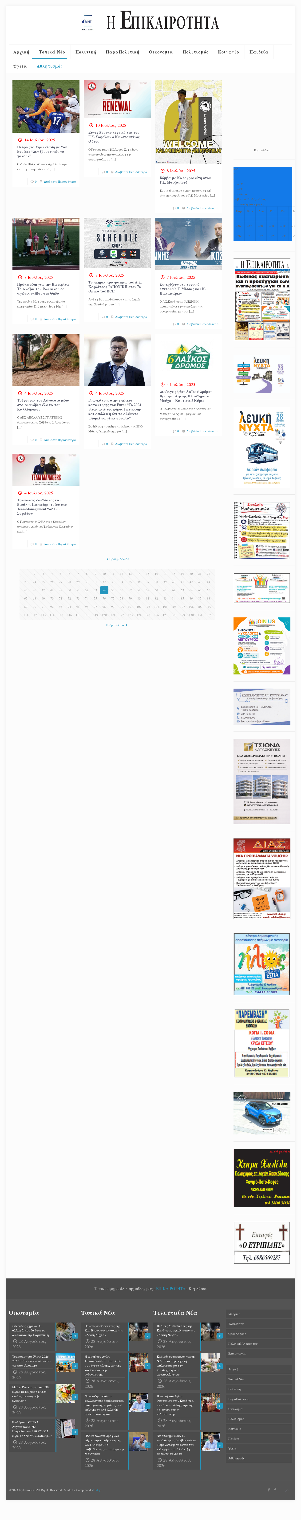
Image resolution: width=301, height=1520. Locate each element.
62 (173, 590)
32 (104, 582)
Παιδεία (233, 1438)
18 (173, 573)
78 (121, 598)
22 (208, 573)
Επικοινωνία (237, 1353)
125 (147, 615)
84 (173, 598)
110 (208, 606)
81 (147, 598)
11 (113, 573)
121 (113, 615)
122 (121, 615)
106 (173, 606)
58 (139, 590)
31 (95, 582)
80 (139, 598)
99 (113, 606)
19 (182, 573)
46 (34, 590)
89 (26, 606)
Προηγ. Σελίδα (119, 559)
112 (34, 615)
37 (147, 582)
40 (173, 582)
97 (95, 606)
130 (191, 615)
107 (182, 606)
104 (156, 606)
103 (147, 606)
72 (69, 598)
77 (113, 598)
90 (34, 606)
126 (156, 615)
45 (26, 590)
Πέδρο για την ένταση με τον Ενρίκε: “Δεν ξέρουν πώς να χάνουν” (42, 151)
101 (130, 606)
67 (26, 598)
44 (208, 582)
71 (60, 598)
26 (52, 582)
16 (156, 573)
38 (156, 582)
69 (43, 598)
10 (104, 573)
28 (69, 582)
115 (60, 615)
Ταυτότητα (236, 1324)
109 (200, 606)
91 (43, 606)
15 (147, 573)
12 (121, 573)
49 (60, 590)
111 (26, 615)
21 (200, 573)
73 (78, 598)
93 (60, 606)
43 (200, 582)
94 (69, 606)
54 (104, 590)
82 (156, 598)
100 (121, 606)
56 (121, 590)
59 (147, 590)
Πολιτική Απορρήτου (242, 1343)
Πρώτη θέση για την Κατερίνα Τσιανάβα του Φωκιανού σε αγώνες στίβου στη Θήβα (43, 289)
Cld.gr (97, 1490)
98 (104, 606)
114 (52, 615)
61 (165, 590)
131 (200, 615)
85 (182, 598)
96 (86, 606)
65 (200, 590)
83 (165, 598)
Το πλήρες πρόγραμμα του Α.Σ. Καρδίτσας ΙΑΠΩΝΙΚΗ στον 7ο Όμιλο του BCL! (115, 286)
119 (95, 615)
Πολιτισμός (236, 1419)
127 (165, 615)
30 (86, 582)
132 (208, 615)
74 (86, 598)
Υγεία (232, 1448)
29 (78, 582)
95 (78, 606)
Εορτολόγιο (262, 150)
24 (34, 582)
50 (69, 590)
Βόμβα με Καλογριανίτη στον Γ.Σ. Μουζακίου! (185, 180)
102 (139, 606)
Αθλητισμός (236, 1458)
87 (200, 598)
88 (208, 598)
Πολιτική (234, 1389)
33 (113, 582)
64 (191, 590)
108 (191, 606)
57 (130, 590)
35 (130, 582)
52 (86, 590)
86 (191, 598)
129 (182, 615)
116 (69, 615)
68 (34, 598)
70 (52, 598)
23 (26, 582)
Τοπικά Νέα (236, 1379)
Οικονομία (235, 1409)
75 (95, 598)
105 (165, 606)
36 (139, 582)
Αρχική (233, 1369)
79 (130, 598)
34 (121, 582)
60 (156, 590)
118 (86, 615)
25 (43, 582)
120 (104, 615)
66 (208, 590)
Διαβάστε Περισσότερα (60, 181)
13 (130, 573)
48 (52, 590)
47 (43, 590)
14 (139, 573)
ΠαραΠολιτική (238, 1399)
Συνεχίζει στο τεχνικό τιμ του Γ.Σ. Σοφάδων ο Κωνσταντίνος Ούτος (114, 137)
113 (43, 615)
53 (95, 590)
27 (60, 582)
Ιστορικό (234, 1314)
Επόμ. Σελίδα (115, 625)
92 (52, 606)
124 (139, 615)
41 (182, 582)
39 (165, 582)
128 (173, 615)
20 (191, 573)
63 (182, 590)
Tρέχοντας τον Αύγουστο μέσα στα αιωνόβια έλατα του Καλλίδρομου (43, 405)
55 (113, 590)
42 (191, 582)
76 (104, 598)
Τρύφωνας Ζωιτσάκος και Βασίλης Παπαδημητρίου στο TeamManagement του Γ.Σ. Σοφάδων (42, 506)
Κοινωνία (234, 1428)
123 (130, 615)
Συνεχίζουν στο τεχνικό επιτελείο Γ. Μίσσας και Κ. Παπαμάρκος (183, 289)
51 (78, 590)
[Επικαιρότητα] (150, 25)
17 (165, 573)
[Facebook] (268, 1489)
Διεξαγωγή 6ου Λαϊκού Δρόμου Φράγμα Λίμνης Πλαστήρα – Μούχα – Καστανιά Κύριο (186, 396)
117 (78, 615)
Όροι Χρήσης (237, 1333)
